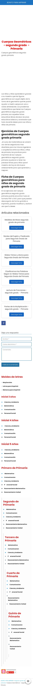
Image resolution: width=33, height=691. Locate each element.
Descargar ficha (16, 228)
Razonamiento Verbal (12, 492)
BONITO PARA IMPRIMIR (16, 2)
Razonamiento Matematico (14, 488)
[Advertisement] (16, 22)
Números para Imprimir (11, 390)
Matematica (9, 474)
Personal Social (10, 413)
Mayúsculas (7, 382)
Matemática (9, 406)
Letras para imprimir (10, 386)
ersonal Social (12, 485)
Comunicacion (9, 477)
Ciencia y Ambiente (11, 402)
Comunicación (9, 410)
